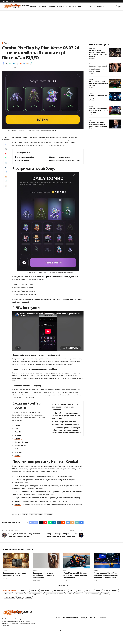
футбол (105, 594)
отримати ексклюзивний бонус (57, 277)
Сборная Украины (110, 590)
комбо (31, 514)
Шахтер (34, 590)
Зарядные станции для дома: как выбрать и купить (15, 574)
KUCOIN (17, 476)
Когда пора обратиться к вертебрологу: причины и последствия (43, 575)
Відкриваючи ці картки (21, 299)
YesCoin (18, 435)
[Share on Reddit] (20, 63)
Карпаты (8, 594)
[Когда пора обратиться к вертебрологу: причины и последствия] (46, 560)
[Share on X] (6, 63)
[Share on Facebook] (3, 63)
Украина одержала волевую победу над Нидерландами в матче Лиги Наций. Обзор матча (66, 430)
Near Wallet (19, 452)
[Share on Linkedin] (13, 63)
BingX (17, 498)
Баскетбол (92, 48)
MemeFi (18, 432)
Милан (28, 597)
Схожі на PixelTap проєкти (60, 157)
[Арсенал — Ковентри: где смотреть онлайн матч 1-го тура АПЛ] (115, 110)
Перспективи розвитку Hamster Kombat (65, 160)
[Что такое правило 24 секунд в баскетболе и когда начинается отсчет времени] (115, 52)
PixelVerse (18, 425)
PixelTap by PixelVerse (21, 137)
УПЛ (69, 594)
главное (78, 594)
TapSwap (18, 439)
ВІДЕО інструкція (23, 160)
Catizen (17, 449)
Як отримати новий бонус (26, 157)
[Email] (27, 63)
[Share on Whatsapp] (10, 63)
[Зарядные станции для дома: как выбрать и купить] (16, 560)
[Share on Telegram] (24, 63)
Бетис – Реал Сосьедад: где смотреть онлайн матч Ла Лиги (98, 83)
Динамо (23, 590)
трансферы (45, 590)
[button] (115, 6)
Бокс (90, 64)
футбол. (89, 590)
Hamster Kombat (21, 442)
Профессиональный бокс (54, 594)
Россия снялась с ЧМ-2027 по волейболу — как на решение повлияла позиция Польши (106, 575)
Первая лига (9, 597)
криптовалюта (48, 514)
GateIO (17, 501)
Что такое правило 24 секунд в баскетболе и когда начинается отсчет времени (98, 53)
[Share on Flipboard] (5, 153)
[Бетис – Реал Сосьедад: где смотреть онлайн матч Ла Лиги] (115, 83)
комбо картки (38, 514)
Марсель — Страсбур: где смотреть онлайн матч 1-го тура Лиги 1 (98, 97)
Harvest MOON (20, 445)
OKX (16, 486)
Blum (16, 428)
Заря (79, 590)
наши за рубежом (34, 594)
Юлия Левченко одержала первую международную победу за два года (66, 415)
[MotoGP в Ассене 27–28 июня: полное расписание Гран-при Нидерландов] (76, 560)
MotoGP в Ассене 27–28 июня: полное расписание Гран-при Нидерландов (75, 575)
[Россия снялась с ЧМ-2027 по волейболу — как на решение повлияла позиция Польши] (107, 560)
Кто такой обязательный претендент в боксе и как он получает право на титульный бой (98, 69)
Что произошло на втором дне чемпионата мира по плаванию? (65, 406)
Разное (6, 43)
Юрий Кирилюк (16, 68)
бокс (71, 590)
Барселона (20, 594)
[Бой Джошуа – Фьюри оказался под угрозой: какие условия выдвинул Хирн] (115, 124)
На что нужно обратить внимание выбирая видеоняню (65, 422)
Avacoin (17, 456)
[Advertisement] (61, 24)
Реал (98, 590)
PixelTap (25, 514)
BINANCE (18, 480)
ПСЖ (20, 597)
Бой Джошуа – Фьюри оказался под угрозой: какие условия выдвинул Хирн (98, 125)
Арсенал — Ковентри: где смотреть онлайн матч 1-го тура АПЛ (98, 110)
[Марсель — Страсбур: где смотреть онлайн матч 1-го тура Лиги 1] (115, 96)
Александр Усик (59, 590)
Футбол (91, 79)
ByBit (17, 492)
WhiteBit (18, 505)
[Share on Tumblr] (17, 63)
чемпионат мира (92, 594)
